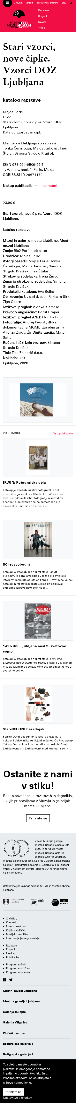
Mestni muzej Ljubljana (20, 991)
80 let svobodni (16, 564)
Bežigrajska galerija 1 (18, 1044)
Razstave (43, 10)
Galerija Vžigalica (15, 1022)
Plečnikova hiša (14, 1033)
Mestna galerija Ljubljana (21, 1001)
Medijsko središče (17, 934)
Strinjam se (13, 1092)
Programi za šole (16, 964)
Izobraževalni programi (47, 2)
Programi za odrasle (18, 972)
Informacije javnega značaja (22, 938)
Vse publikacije (63, 433)
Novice (42, 22)
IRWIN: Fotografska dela (24, 482)
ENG (64, 2)
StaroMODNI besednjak (23, 729)
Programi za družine (18, 968)
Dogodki (43, 16)
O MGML (18, 2)
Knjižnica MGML (16, 930)
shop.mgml (48, 185)
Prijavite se (38, 818)
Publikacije (12, 957)
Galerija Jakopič (14, 1012)
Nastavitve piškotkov (17, 1098)
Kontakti (30, 2)
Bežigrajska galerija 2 (18, 1054)
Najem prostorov (16, 926)
